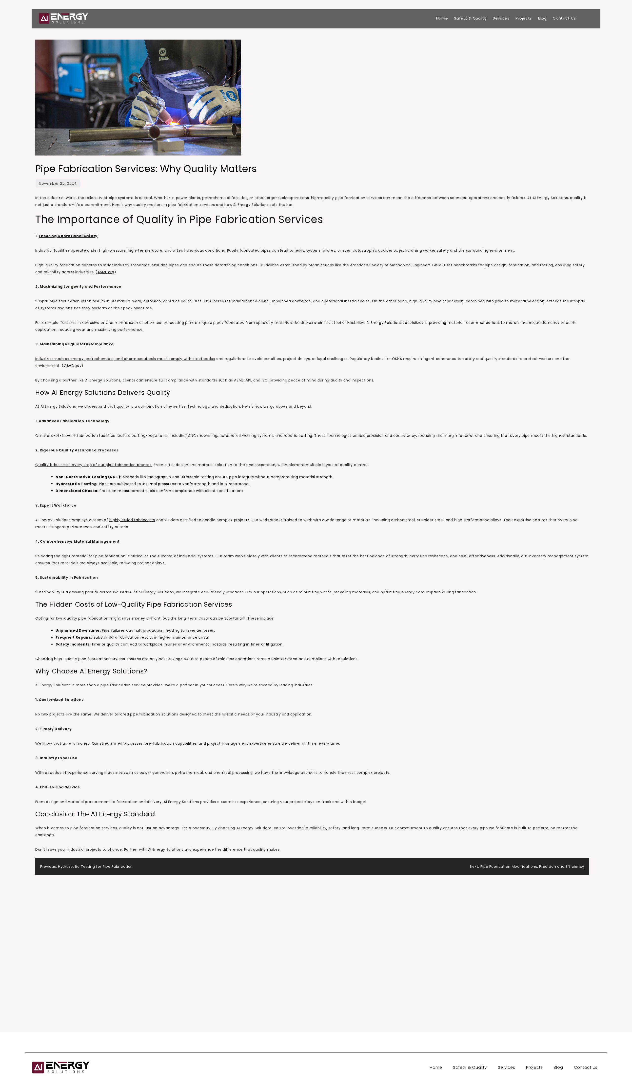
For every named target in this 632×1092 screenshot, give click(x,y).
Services (501, 18)
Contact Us (564, 18)
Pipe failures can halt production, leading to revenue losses (158, 630)
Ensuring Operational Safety (68, 235)
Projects (523, 18)
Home (442, 18)
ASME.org (106, 271)
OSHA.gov (73, 365)
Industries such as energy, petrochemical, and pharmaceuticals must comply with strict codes (125, 358)
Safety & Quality (470, 18)
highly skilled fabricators (132, 519)
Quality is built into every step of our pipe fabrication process (93, 464)
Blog (542, 18)
